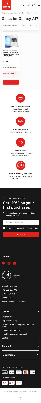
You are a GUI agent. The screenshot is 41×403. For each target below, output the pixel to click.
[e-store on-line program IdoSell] (20, 398)
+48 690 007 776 (9, 290)
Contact (5, 338)
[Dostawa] (5, 383)
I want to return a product (13, 330)
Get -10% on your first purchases (18, 205)
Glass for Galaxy (19, 13)
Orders (5, 311)
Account (6, 346)
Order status (7, 317)
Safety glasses (7, 13)
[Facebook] (4, 263)
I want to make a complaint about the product (18, 325)
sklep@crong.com (9, 286)
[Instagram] (9, 263)
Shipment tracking (9, 321)
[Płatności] (5, 372)
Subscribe (21, 234)
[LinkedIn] (14, 263)
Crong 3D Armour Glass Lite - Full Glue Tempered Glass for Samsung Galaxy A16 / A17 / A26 (11, 53)
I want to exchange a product (14, 334)
